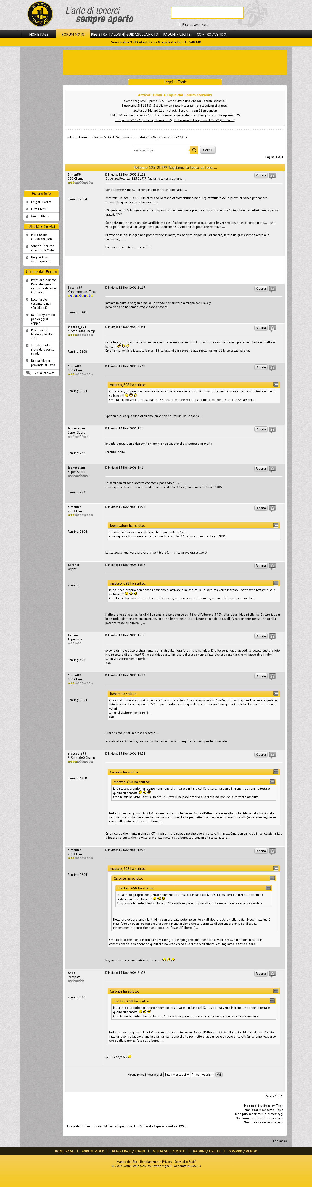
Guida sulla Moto (142, 34)
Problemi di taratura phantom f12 (42, 334)
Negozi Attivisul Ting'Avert (40, 259)
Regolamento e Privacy (156, 1162)
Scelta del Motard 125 (148, 110)
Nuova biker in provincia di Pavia (43, 363)
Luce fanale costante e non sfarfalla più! (41, 303)
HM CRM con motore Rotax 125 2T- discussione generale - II (151, 115)
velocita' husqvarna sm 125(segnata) (192, 110)
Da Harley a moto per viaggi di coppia (43, 319)
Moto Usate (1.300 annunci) (41, 237)
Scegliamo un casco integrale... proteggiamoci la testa (190, 106)
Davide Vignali (161, 1166)
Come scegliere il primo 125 (144, 101)
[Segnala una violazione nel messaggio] (272, 176)
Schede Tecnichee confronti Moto (42, 248)
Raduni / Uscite (177, 34)
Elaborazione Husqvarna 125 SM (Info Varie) (204, 120)
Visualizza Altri (45, 373)
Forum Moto (73, 34)
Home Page (39, 34)
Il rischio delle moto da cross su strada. (42, 349)
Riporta (261, 175)
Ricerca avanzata (195, 24)
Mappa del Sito (127, 1162)
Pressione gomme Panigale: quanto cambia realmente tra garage (43, 286)
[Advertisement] (175, 61)
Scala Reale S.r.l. (134, 1166)
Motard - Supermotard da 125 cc (163, 137)
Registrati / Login (107, 34)
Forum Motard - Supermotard (114, 137)
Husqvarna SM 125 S (136, 106)
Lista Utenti (38, 209)
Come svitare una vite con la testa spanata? (196, 101)
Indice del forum (77, 137)
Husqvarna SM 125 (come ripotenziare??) (143, 120)
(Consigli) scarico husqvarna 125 (218, 115)
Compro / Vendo (211, 34)
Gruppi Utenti (40, 216)
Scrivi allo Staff (184, 1162)
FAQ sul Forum (41, 202)
